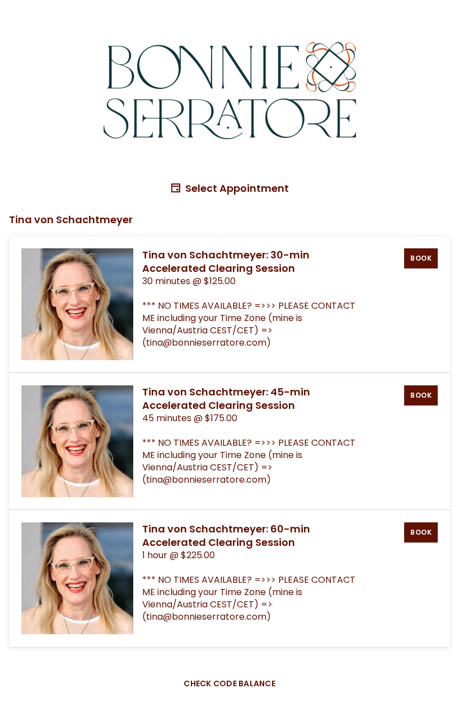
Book (421, 258)
